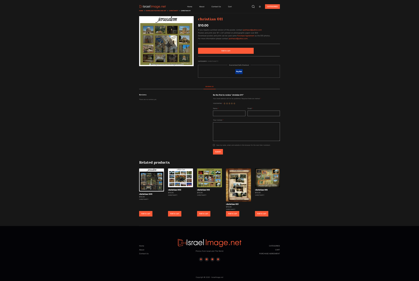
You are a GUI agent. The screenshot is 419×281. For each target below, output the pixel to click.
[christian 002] (180, 177)
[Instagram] (212, 259)
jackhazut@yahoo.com (252, 30)
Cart (230, 6)
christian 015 (232, 204)
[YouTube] (218, 259)
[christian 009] (151, 179)
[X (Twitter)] (207, 259)
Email (250, 108)
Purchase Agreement (245, 36)
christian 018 (261, 190)
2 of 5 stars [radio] (227, 103)
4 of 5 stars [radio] (232, 103)
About (201, 6)
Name (216, 108)
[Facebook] (201, 259)
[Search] (253, 6)
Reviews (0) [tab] (209, 86)
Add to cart (225, 51)
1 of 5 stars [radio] (224, 103)
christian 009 (145, 194)
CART (277, 250)
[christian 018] (267, 177)
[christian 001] (209, 177)
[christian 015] (238, 185)
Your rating (218, 103)
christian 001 (203, 190)
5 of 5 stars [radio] (234, 103)
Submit (218, 152)
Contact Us (216, 6)
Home (189, 6)
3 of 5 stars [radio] (229, 103)
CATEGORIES (272, 6)
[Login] (260, 6)
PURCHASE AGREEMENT (269, 253)
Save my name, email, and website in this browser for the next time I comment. (243, 145)
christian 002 (174, 190)
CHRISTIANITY (213, 61)
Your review (218, 120)
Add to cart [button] (145, 214)
